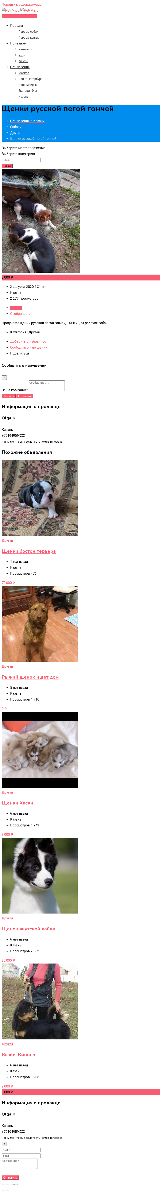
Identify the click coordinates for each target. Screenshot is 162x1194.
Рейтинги (25, 49)
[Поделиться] (7, 1184)
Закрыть (8, 396)
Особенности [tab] (20, 314)
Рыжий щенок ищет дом (30, 677)
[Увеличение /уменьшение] (16, 1184)
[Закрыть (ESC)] (3, 1184)
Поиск (7, 165)
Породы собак (28, 31)
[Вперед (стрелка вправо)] (7, 1190)
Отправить (25, 396)
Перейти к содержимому (21, 5)
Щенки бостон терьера (29, 551)
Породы (16, 26)
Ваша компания (15, 390)
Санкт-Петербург (30, 79)
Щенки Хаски (17, 803)
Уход (22, 55)
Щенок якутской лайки (28, 929)
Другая (7, 541)
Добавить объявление (19, 16)
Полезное (18, 43)
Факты (23, 61)
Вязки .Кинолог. (20, 1055)
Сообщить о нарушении (28, 347)
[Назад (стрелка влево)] (3, 1190)
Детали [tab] (16, 308)
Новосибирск (28, 84)
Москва (24, 73)
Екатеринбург (28, 90)
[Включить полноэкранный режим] (12, 1184)
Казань (24, 96)
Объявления (20, 67)
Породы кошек (29, 37)
